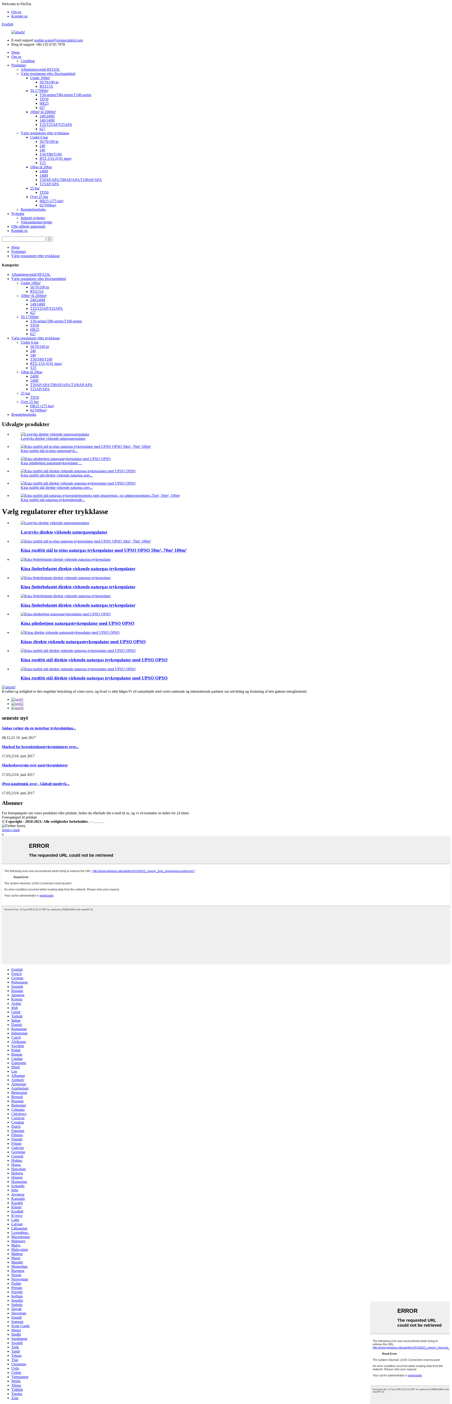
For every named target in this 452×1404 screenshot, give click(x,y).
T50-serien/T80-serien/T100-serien (65, 95)
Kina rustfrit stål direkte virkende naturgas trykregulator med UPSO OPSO (94, 659)
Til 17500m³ (39, 91)
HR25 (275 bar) (51, 201)
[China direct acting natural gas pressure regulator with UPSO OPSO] (70, 632)
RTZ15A (46, 86)
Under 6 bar (39, 137)
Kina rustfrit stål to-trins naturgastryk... (49, 451)
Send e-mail (11, 830)
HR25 (44, 103)
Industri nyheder (33, 218)
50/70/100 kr (49, 82)
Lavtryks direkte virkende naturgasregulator (53, 438)
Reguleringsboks (33, 209)
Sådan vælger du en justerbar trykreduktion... (39, 728)
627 (42, 108)
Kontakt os (19, 16)
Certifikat (28, 61)
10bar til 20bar (41, 167)
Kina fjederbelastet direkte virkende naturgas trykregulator (78, 568)
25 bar (35, 188)
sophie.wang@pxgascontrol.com (58, 40)
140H (44, 175)
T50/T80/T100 (51, 154)
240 (42, 146)
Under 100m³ (40, 78)
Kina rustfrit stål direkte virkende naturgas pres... (57, 475)
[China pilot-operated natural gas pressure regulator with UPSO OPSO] (66, 614)
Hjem (15, 52)
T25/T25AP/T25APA (56, 125)
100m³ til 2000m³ (43, 112)
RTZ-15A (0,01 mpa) (55, 158)
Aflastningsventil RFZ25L (40, 69)
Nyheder (17, 214)
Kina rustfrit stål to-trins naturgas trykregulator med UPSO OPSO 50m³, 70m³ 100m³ (104, 550)
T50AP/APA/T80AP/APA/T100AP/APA (71, 180)
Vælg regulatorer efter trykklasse (45, 133)
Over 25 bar (39, 197)
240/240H (47, 116)
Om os (16, 12)
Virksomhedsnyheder (36, 222)
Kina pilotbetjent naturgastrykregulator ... (51, 463)
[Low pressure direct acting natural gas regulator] (55, 523)
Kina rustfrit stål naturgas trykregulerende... (53, 500)
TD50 (44, 99)
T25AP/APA (49, 184)
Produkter (18, 65)
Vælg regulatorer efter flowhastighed (48, 74)
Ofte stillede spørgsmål (28, 226)
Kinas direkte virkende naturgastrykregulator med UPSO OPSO (83, 641)
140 (42, 150)
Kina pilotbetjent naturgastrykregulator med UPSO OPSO (77, 623)
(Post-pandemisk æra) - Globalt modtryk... (35, 784)
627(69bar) (48, 205)
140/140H (47, 120)
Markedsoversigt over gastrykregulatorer (35, 765)
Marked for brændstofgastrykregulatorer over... (40, 747)
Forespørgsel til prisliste (19, 817)
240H (44, 171)
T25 (43, 163)
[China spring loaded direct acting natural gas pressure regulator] (66, 559)
